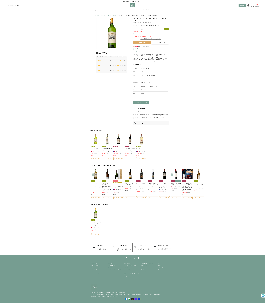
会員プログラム (144, 273)
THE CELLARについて (145, 265)
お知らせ (142, 275)
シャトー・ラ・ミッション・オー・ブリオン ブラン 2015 (96, 224)
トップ (93, 15)
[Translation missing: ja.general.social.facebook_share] (133, 49)
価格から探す (93, 271)
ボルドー (110, 15)
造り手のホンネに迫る (128, 276)
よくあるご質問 (160, 267)
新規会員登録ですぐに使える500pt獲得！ (151, 39)
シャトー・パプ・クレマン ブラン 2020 (141, 149)
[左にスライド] (93, 174)
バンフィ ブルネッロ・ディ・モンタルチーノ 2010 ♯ (153, 185)
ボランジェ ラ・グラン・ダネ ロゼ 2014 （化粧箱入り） (118, 186)
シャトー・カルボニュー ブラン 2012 (107, 149)
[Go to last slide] (5, 1)
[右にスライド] (171, 174)
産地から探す (93, 267)
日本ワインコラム (127, 271)
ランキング (110, 267)
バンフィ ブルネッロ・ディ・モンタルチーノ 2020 (141, 185)
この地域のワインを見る (141, 102)
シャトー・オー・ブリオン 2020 (118, 149)
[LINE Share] (137, 49)
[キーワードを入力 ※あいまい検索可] (18, 5)
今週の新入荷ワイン (111, 265)
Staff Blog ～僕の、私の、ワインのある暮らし (131, 274)
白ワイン (97, 15)
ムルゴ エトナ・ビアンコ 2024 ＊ (129, 184)
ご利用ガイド (160, 265)
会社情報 (142, 267)
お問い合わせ (160, 269)
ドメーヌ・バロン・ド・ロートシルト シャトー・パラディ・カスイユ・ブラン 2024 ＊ (96, 186)
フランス (105, 15)
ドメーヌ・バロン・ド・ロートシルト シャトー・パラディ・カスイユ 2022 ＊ (164, 185)
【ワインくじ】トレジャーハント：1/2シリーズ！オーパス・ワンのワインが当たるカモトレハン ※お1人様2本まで (187, 187)
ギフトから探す (94, 275)
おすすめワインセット (112, 271)
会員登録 (242, 5)
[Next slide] (259, 1)
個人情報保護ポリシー (110, 292)
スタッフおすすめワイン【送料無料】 (115, 269)
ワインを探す (252, 6)
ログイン (248, 6)
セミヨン (101, 15)
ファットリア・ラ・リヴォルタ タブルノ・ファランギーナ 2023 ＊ (107, 185)
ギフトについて (136, 51)
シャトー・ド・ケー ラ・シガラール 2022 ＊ (198, 185)
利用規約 (93, 292)
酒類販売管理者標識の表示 (121, 292)
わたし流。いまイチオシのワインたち (131, 265)
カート (261, 6)
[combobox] (10, 5)
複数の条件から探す (95, 265)
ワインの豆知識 (127, 269)
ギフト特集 (126, 267)
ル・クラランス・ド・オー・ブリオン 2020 (130, 149)
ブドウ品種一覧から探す (95, 269)
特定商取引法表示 (100, 292)
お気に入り (257, 6)
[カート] (252, 5)
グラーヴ (114, 15)
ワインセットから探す (95, 273)
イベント (142, 277)
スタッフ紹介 (143, 271)
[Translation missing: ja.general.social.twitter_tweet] (135, 49)
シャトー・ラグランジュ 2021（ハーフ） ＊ (176, 184)
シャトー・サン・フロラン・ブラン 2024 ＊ (96, 149)
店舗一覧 (142, 269)
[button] (160, 42)
